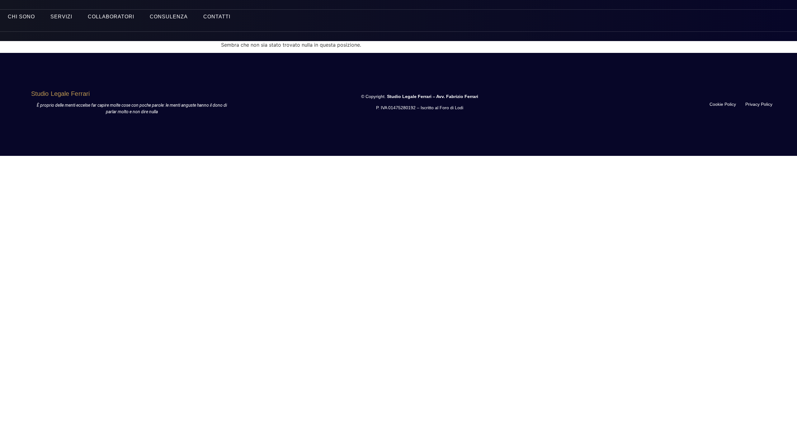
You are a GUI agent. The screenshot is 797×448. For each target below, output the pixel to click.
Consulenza (169, 16)
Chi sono (21, 16)
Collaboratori (111, 16)
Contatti (216, 16)
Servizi (61, 16)
